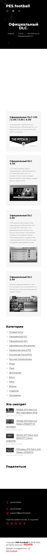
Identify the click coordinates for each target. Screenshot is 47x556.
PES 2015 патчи (33, 34)
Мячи (11, 382)
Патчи (20, 34)
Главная (11, 34)
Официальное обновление (22, 345)
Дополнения (15, 372)
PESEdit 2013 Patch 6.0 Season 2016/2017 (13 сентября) (21, 424)
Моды (12, 363)
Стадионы (14, 391)
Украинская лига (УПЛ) (20, 350)
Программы (15, 395)
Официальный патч (18, 341)
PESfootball (18, 6)
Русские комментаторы (20, 359)
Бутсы (12, 377)
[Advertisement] (23, 74)
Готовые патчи (16, 332)
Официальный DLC (18, 336)
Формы (12, 386)
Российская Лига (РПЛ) (20, 354)
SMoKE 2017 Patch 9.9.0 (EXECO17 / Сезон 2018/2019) (22, 438)
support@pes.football (20, 513)
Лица (11, 368)
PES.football (11, 551)
